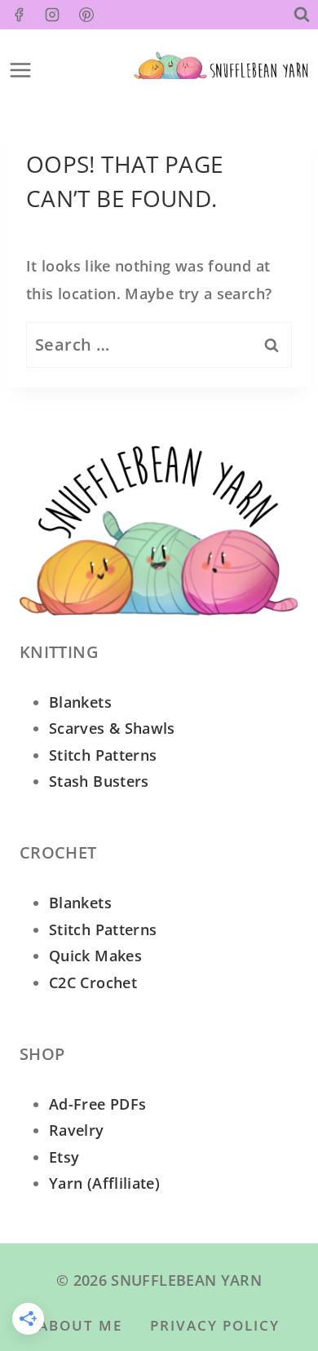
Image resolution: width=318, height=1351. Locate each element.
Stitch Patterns (103, 755)
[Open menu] (16, 65)
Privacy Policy (215, 1325)
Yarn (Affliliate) (104, 1183)
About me (80, 1325)
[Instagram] (52, 14)
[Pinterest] (86, 14)
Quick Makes (95, 955)
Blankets (80, 702)
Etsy (64, 1157)
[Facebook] (18, 14)
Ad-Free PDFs (97, 1104)
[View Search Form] (302, 15)
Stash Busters (99, 781)
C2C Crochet (93, 982)
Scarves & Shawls (112, 728)
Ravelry (76, 1130)
